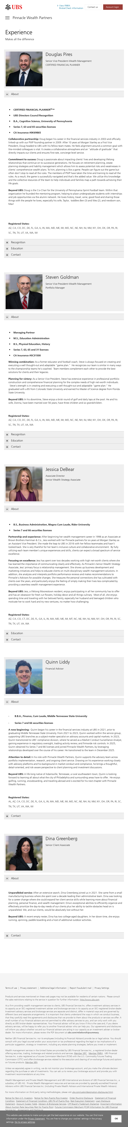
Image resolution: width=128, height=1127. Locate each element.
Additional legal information (53, 988)
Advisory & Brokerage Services (52, 1104)
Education (17, 248)
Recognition (18, 242)
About (15, 94)
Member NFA (31, 1062)
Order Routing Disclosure (81, 1098)
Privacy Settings (102, 988)
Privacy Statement (36, 1118)
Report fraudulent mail (80, 988)
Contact (16, 254)
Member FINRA (96, 1053)
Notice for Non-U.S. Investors (18, 1098)
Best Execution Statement (83, 1101)
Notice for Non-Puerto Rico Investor (51, 1098)
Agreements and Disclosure (30, 1110)
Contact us (93, 7)
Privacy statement (28, 988)
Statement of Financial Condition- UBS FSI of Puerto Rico (42, 1101)
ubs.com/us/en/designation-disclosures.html (92, 1092)
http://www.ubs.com (89, 999)
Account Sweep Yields (26, 1104)
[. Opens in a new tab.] (13, 7)
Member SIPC (80, 1053)
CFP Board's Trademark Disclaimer (83, 1104)
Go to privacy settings (25, 1122)
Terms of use (11, 988)
